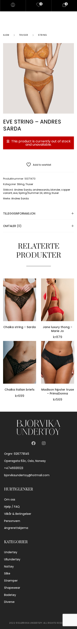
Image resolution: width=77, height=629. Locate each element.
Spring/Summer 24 (30, 193)
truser (55, 193)
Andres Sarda (23, 189)
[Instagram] (44, 443)
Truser (23, 35)
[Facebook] (33, 443)
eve (15, 193)
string (47, 193)
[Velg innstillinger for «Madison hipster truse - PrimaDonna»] (73, 356)
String (42, 35)
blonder (55, 189)
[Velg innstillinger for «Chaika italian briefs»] (35, 356)
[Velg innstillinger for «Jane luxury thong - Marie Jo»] (73, 293)
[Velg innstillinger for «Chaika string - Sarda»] (35, 293)
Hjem (6, 35)
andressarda (41, 189)
